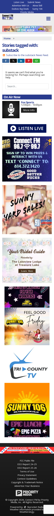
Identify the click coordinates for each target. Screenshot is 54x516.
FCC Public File (27, 460)
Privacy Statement (27, 475)
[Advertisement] (27, 29)
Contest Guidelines (27, 478)
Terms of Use (27, 471)
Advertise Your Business (27, 485)
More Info (29, 110)
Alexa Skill (37, 5)
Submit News (34, 2)
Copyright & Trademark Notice (27, 482)
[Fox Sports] (11, 109)
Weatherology (27, 511)
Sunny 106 (37, 8)
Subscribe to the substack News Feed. (27, 55)
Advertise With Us (20, 5)
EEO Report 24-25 (27, 464)
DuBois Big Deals (20, 8)
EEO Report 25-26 (27, 467)
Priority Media (27, 12)
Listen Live (19, 2)
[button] (48, 18)
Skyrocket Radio (35, 506)
